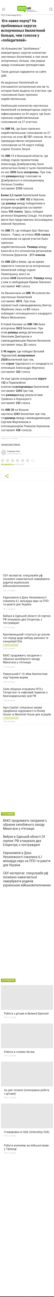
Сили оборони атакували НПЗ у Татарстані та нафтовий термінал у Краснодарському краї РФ (25, 692)
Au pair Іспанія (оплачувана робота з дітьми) (26, 1091)
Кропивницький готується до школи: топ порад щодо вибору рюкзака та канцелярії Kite (26, 638)
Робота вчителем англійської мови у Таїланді (26, 1147)
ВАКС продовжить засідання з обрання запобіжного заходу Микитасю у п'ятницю (22, 659)
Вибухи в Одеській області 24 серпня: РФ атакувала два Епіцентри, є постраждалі (27, 619)
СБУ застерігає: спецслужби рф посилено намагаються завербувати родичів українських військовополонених (26, 581)
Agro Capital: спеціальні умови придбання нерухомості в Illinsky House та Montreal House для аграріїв (27, 711)
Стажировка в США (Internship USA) (26, 1132)
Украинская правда (10, 444)
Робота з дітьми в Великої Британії (26, 1013)
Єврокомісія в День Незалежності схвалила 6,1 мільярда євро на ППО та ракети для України (26, 601)
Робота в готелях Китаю (19, 1052)
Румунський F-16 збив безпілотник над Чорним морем (25, 675)
